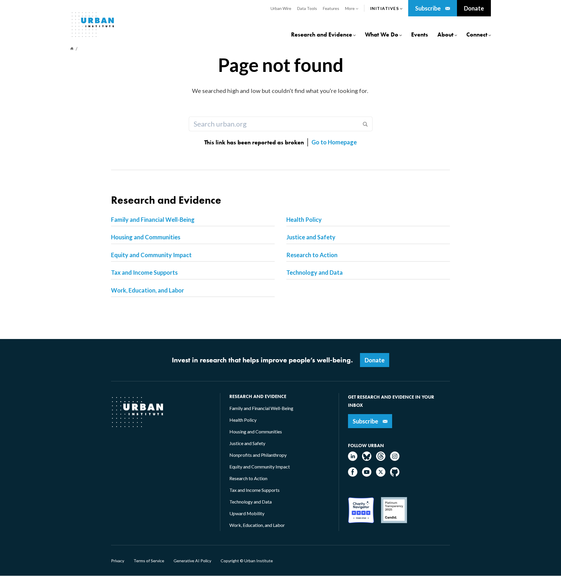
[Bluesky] (366, 459)
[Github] (394, 475)
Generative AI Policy (192, 560)
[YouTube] (366, 475)
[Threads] (380, 459)
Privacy (117, 560)
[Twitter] (380, 475)
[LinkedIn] (352, 459)
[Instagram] (394, 459)
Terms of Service (149, 560)
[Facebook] (352, 475)
